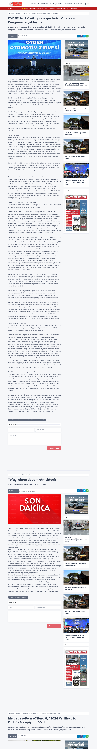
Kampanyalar (78, 4)
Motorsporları (68, 4)
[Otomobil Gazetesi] (15, 3)
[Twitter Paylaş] (84, 36)
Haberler (33, 4)
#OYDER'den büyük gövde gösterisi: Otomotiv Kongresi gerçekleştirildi (26, 420)
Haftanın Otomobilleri (44, 4)
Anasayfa (11, 13)
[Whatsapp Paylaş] (87, 36)
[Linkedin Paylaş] (78, 36)
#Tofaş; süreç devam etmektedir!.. (18, 597)
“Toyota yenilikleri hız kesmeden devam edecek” (39, 9)
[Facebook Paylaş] (81, 36)
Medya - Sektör (57, 4)
